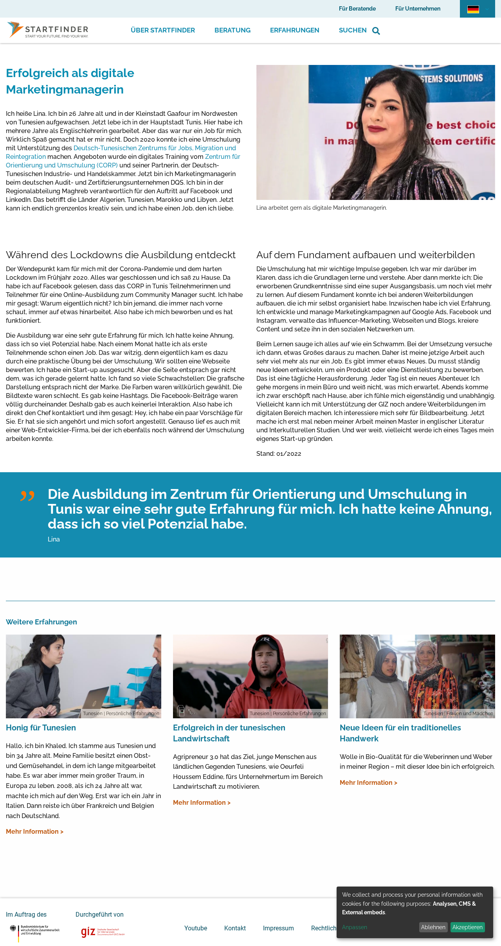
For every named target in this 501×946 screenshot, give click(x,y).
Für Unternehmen (417, 8)
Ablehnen (433, 927)
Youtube (195, 928)
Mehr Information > (34, 831)
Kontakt (235, 928)
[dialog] (415, 912)
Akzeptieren (467, 927)
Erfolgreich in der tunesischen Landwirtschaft (229, 733)
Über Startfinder (163, 30)
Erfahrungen (294, 30)
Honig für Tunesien (41, 727)
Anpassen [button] (354, 927)
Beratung (232, 30)
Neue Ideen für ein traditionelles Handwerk (400, 733)
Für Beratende (357, 8)
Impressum (278, 928)
